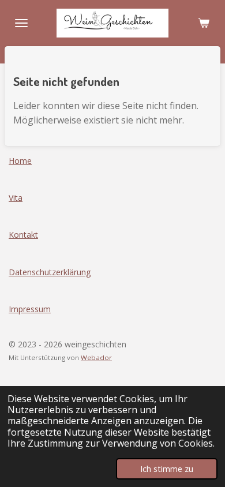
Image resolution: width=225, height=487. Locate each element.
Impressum (30, 309)
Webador (96, 357)
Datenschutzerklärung (50, 272)
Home (20, 160)
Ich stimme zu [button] (166, 468)
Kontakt (23, 234)
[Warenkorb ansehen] (203, 23)
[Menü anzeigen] (21, 23)
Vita (15, 197)
